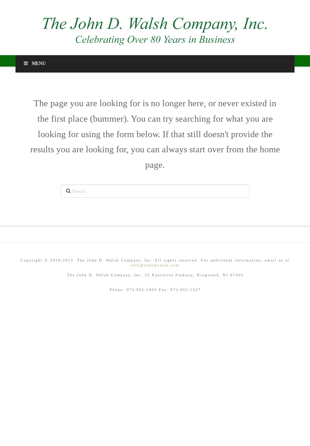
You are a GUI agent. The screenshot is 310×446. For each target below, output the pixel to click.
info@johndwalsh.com (155, 265)
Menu (39, 63)
